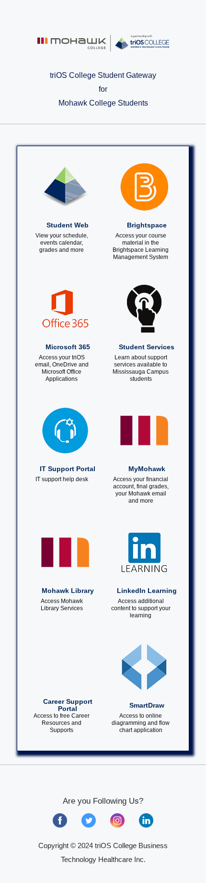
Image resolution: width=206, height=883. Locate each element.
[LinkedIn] (146, 824)
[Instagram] (117, 824)
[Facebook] (60, 824)
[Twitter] (88, 824)
